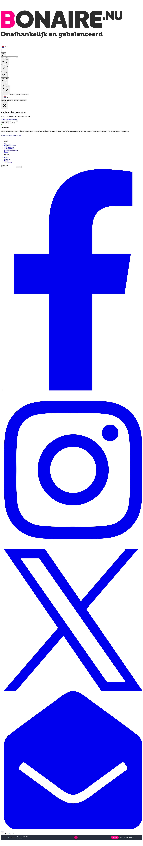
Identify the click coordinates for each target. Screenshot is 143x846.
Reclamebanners (9, 147)
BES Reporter (8, 162)
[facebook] (73, 390)
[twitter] (73, 690)
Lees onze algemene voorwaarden (11, 135)
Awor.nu (6, 161)
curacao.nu (7, 159)
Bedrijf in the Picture (10, 145)
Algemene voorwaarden (11, 150)
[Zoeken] (17, 57)
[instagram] (73, 548)
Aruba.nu (6, 157)
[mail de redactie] (73, 829)
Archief (6, 152)
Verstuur (19, 167)
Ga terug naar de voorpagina (9, 119)
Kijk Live (115, 837)
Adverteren (7, 144)
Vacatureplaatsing (9, 149)
